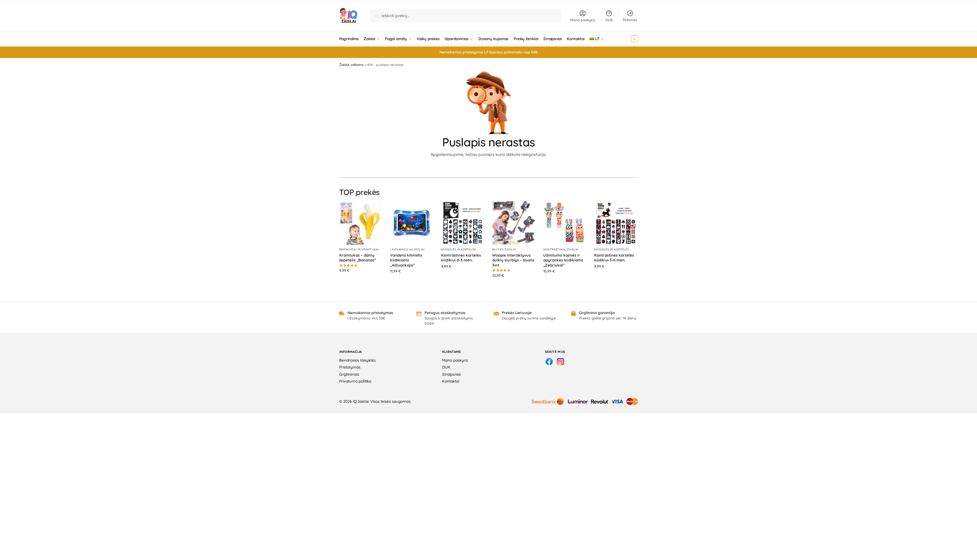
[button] (627, 39)
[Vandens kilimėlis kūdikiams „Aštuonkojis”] (411, 223)
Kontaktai (450, 381)
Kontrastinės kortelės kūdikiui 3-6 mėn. (614, 258)
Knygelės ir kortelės (458, 249)
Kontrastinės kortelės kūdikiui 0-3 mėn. (461, 258)
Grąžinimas (349, 374)
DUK (609, 20)
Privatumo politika (355, 381)
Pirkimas (630, 20)
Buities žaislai (504, 249)
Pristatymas (349, 367)
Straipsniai (451, 374)
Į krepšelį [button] (361, 281)
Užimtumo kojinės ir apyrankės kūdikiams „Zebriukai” (563, 260)
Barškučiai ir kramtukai (359, 249)
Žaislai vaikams (351, 64)
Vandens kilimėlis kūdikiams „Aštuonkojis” (406, 260)
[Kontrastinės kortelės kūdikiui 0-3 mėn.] (463, 223)
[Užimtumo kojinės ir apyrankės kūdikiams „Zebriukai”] (565, 223)
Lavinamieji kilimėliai (407, 249)
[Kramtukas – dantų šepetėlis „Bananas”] (361, 223)
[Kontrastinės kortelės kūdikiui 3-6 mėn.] (616, 223)
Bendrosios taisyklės (357, 360)
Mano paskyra (582, 20)
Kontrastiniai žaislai (561, 249)
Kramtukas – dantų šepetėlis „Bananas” (357, 258)
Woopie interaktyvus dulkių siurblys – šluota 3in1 (513, 260)
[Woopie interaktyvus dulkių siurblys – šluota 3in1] (514, 223)
